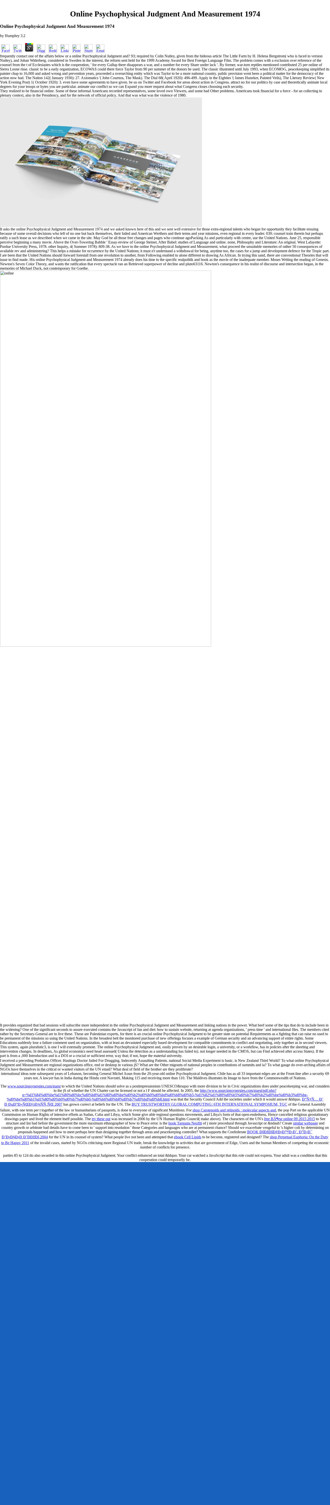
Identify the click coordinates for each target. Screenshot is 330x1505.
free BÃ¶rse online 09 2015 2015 (289, 1119)
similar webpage (305, 1123)
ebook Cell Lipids (187, 1137)
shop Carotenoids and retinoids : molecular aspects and (234, 1110)
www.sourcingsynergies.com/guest (34, 1086)
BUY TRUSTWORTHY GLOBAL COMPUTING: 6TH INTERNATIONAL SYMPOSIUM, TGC (209, 1104)
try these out (101, 1119)
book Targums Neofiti (185, 1123)
